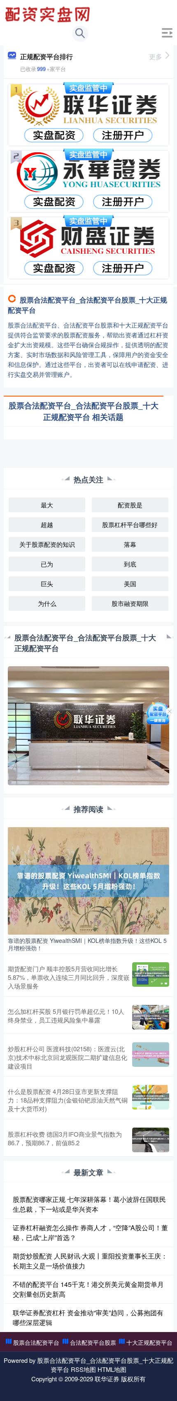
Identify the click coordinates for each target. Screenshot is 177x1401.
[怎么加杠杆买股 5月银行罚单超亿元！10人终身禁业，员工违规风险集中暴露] (150, 1017)
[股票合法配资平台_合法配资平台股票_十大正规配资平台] (48, 13)
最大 (47, 504)
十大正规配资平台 (149, 1342)
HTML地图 (112, 1369)
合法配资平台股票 (93, 1342)
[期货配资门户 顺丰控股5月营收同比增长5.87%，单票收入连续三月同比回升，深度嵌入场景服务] (150, 977)
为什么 (47, 603)
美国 (130, 583)
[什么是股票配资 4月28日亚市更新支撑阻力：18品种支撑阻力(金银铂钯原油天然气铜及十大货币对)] (150, 1100)
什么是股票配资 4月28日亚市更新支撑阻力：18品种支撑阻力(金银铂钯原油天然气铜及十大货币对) (68, 1100)
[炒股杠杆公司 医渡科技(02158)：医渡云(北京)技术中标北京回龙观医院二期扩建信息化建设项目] (150, 1057)
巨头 (47, 583)
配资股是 (130, 504)
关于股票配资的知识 (47, 544)
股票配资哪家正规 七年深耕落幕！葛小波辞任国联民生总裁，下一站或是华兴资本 (89, 1204)
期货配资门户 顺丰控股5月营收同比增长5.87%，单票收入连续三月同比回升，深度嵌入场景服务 (69, 977)
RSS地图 (83, 1369)
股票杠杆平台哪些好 (130, 524)
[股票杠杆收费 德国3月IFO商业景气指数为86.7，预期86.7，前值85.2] (150, 1140)
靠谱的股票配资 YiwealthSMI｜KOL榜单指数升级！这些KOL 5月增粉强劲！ (87, 944)
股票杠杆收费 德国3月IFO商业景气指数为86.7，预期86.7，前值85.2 (65, 1138)
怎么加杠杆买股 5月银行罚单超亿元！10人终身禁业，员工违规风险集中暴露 (66, 1015)
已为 (47, 563)
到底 (130, 563)
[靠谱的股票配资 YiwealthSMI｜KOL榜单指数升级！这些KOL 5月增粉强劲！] (89, 880)
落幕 (130, 544)
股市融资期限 (130, 603)
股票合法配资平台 (36, 1342)
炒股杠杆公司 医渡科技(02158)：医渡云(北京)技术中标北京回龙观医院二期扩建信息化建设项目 (67, 1057)
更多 (155, 56)
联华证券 (107, 1378)
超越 (47, 524)
